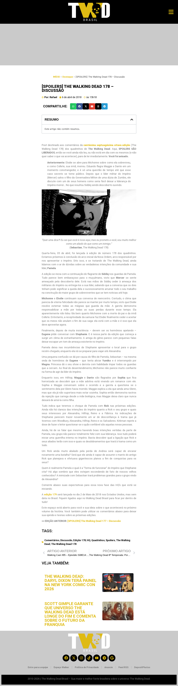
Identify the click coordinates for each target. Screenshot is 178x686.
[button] (73, 106)
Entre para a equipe (38, 667)
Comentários (51, 540)
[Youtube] (96, 658)
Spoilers (110, 540)
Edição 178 (79, 540)
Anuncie (108, 667)
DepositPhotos (142, 667)
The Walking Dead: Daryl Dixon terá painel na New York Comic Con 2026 (70, 582)
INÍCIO (56, 76)
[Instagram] (81, 658)
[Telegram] (104, 658)
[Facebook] (66, 658)
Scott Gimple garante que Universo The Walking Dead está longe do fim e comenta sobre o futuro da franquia (70, 614)
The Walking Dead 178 (63, 544)
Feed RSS (123, 667)
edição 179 (50, 494)
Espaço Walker (61, 667)
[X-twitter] (73, 658)
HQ (88, 540)
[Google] (111, 658)
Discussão (66, 540)
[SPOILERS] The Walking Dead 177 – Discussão (94, 520)
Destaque (67, 76)
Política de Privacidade (87, 667)
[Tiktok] (89, 658)
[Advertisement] (89, 44)
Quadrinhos (98, 540)
